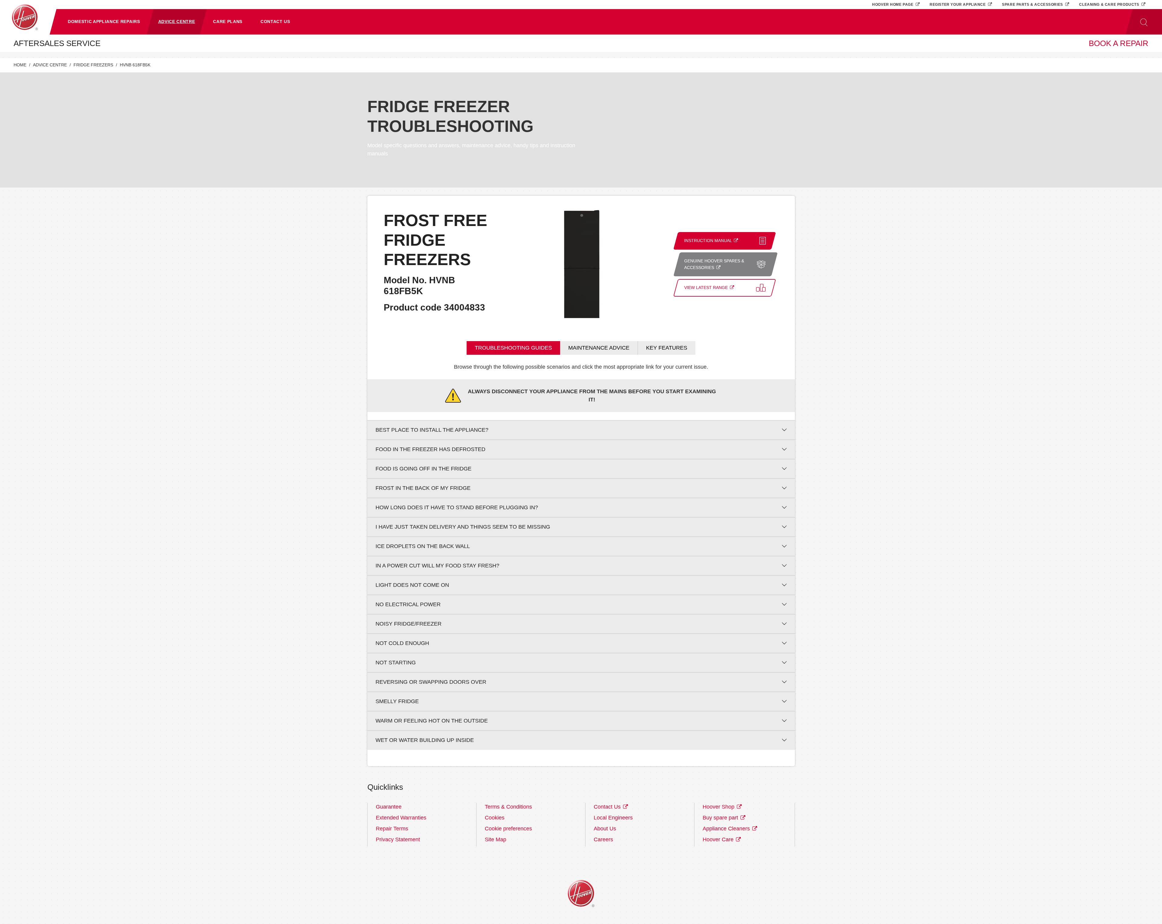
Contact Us (608, 807)
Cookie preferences (508, 829)
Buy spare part (721, 818)
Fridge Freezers (93, 65)
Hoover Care (719, 839)
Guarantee (389, 807)
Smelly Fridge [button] (397, 701)
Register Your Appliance (958, 4)
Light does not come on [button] (412, 585)
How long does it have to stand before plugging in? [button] (457, 507)
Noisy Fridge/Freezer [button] (408, 624)
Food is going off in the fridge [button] (423, 469)
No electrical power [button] (408, 604)
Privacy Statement (398, 839)
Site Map (495, 839)
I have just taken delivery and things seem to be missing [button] (463, 527)
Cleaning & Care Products (1109, 4)
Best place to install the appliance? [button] (432, 430)
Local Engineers (613, 818)
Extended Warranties (401, 818)
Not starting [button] (396, 663)
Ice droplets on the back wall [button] (423, 546)
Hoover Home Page (893, 4)
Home (20, 65)
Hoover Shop (719, 807)
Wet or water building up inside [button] (425, 740)
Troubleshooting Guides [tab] (513, 348)
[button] (104, 22)
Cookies (494, 818)
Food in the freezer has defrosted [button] (430, 449)
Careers (603, 839)
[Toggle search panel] (1144, 22)
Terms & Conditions (508, 807)
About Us (605, 829)
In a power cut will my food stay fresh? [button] (437, 566)
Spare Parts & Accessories (1033, 4)
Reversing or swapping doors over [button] (431, 682)
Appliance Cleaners (727, 829)
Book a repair (1118, 43)
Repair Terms (392, 829)
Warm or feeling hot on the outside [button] (432, 721)
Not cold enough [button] (402, 643)
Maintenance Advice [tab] (598, 348)
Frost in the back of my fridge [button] (423, 488)
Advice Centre (50, 65)
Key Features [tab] (666, 348)
